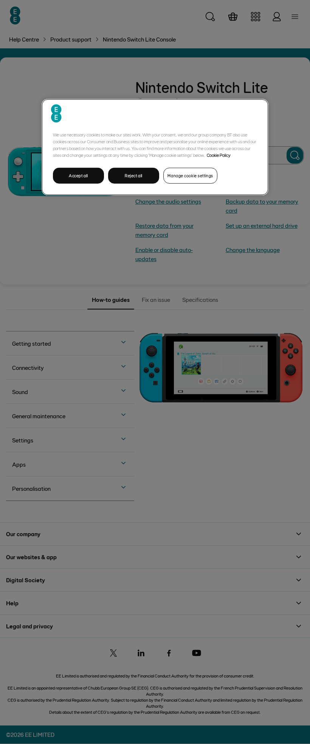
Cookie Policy (219, 155)
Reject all (134, 175)
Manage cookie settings (190, 175)
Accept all (78, 175)
